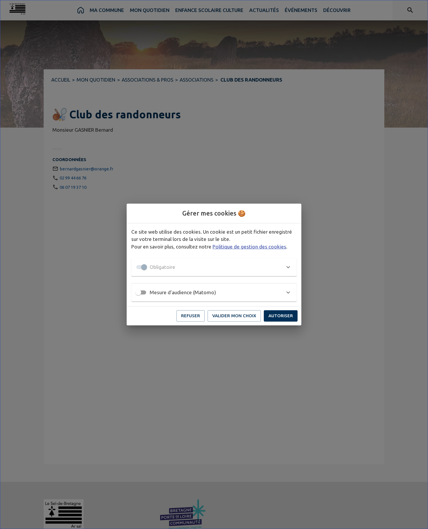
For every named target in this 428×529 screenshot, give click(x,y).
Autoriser (280, 315)
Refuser (190, 315)
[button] (214, 267)
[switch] (138, 292)
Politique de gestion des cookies (249, 246)
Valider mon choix (234, 315)
